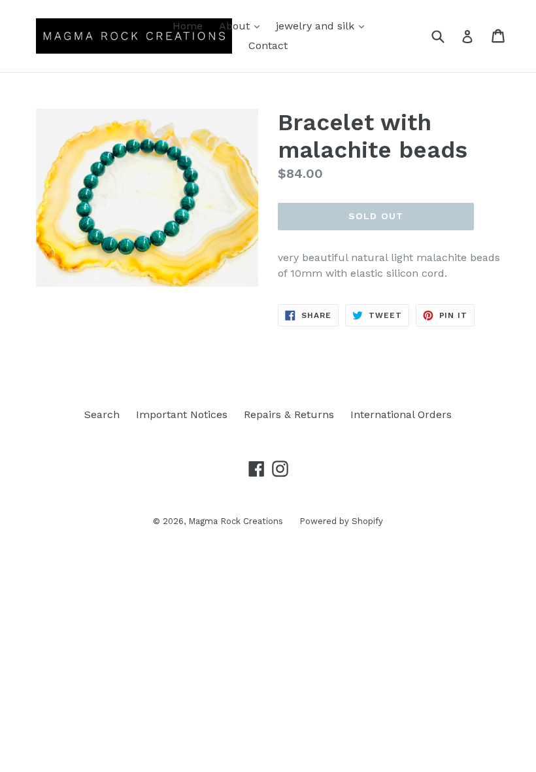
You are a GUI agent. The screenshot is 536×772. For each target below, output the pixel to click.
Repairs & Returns (289, 414)
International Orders (401, 414)
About (242, 25)
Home (188, 26)
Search (102, 414)
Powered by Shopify (341, 521)
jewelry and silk (323, 25)
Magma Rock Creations (235, 521)
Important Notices (181, 414)
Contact (268, 45)
